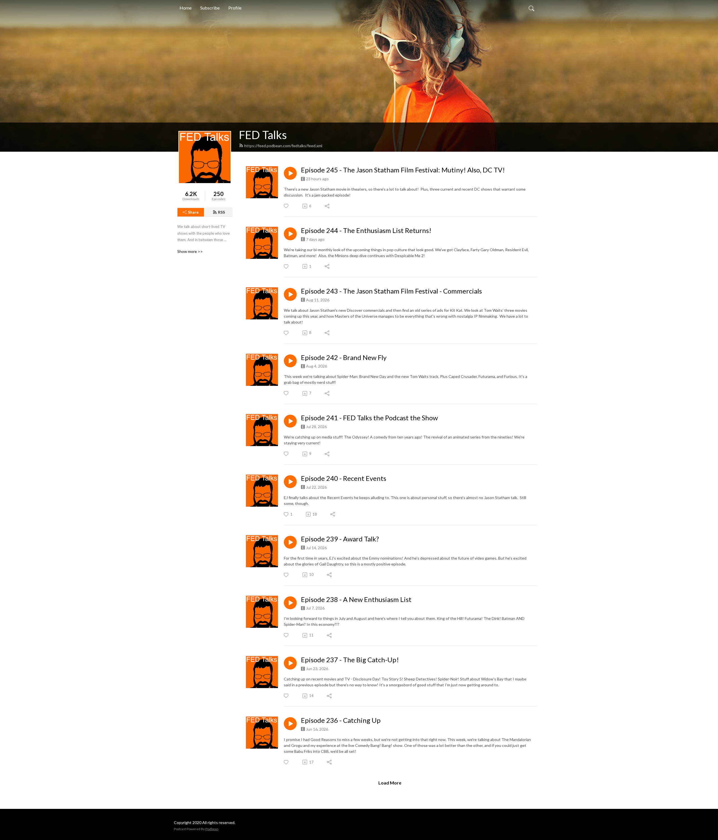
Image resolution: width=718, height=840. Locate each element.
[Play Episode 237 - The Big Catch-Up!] (290, 663)
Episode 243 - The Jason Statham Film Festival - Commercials (391, 291)
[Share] (327, 206)
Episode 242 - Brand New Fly (343, 357)
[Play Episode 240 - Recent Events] (290, 481)
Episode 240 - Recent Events (343, 478)
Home (186, 7)
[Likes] (286, 206)
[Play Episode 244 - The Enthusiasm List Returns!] (290, 233)
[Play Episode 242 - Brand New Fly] (290, 360)
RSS (221, 212)
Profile (234, 7)
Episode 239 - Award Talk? (340, 539)
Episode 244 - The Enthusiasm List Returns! (366, 230)
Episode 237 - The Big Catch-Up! (350, 660)
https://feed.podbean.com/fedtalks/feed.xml (283, 145)
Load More (389, 782)
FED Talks (263, 135)
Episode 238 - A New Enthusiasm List (356, 599)
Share (193, 212)
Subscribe (210, 7)
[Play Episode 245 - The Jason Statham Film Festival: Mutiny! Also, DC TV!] (290, 173)
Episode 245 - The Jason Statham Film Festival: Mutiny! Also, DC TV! (403, 170)
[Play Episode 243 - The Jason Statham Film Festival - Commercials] (290, 294)
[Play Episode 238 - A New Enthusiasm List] (290, 602)
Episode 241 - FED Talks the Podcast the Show (369, 418)
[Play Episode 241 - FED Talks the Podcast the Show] (290, 421)
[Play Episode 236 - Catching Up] (290, 723)
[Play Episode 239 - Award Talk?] (290, 542)
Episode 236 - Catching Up (341, 720)
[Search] (531, 7)
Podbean (211, 829)
